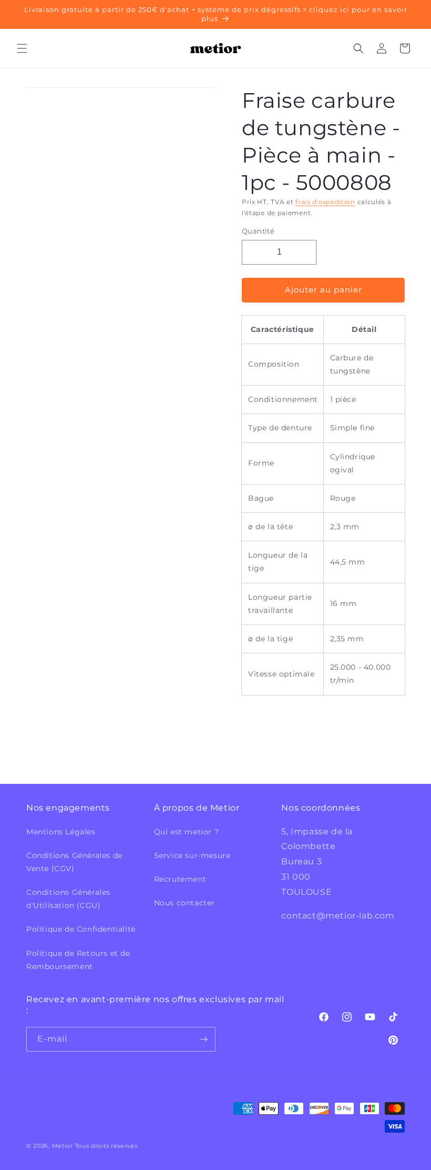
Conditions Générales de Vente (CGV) (74, 862)
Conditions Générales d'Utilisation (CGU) (68, 898)
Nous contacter (184, 902)
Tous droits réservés (106, 1145)
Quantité (258, 231)
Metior (62, 1145)
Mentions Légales (61, 831)
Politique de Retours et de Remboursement (78, 960)
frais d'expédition (325, 202)
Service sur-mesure (192, 855)
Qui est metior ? (186, 831)
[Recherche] (358, 48)
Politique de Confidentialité (81, 929)
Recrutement (180, 879)
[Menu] (22, 48)
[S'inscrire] (203, 1039)
